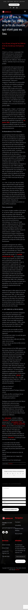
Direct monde (6, 545)
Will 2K (18, 375)
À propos (17, 522)
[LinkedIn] (6, 532)
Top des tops (5, 556)
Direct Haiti (5, 548)
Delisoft (17, 569)
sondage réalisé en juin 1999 (12, 255)
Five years (11, 437)
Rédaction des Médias (19, 529)
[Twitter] (3, 532)
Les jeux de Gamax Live (5, 552)
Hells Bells (8, 418)
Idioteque (5, 420)
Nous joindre (18, 534)
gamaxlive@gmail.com (8, 528)
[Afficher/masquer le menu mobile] (25, 11)
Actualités (18, 525)
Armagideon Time (16, 422)
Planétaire (11, 463)
